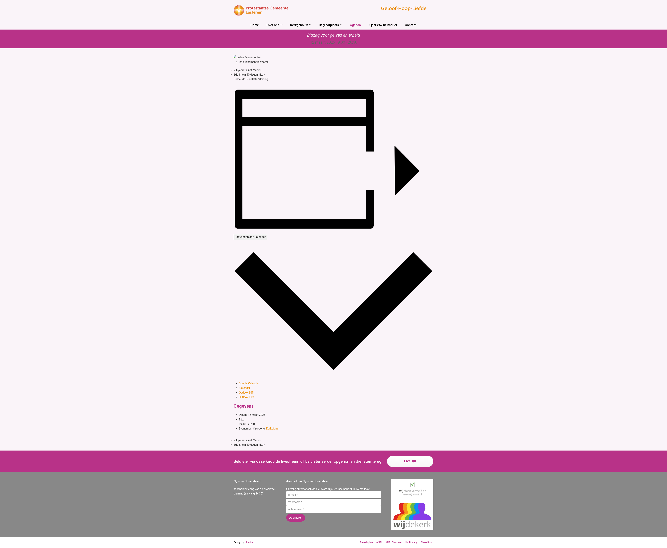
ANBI (379, 542)
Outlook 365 (246, 392)
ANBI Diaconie (393, 542)
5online (249, 542)
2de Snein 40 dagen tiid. (249, 74)
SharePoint (427, 542)
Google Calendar (249, 383)
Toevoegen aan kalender (250, 236)
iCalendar (244, 388)
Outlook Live (246, 397)
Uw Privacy (411, 542)
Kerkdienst (272, 428)
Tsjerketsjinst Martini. (248, 70)
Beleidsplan (366, 542)
